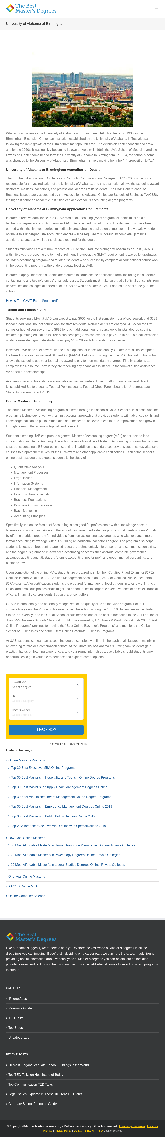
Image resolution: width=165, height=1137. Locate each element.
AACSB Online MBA (23, 886)
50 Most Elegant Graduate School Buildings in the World (48, 1065)
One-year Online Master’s (26, 876)
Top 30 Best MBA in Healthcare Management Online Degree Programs (61, 797)
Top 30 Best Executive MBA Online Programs (43, 768)
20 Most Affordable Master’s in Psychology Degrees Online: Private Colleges (65, 855)
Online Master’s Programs (27, 760)
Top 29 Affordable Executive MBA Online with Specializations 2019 (58, 826)
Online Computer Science (26, 896)
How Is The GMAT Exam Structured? (32, 301)
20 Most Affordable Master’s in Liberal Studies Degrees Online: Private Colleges (68, 864)
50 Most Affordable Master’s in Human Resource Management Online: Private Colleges (73, 845)
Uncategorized (18, 1037)
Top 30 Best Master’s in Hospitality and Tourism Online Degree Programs (63, 777)
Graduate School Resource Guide (32, 1104)
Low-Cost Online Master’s (26, 838)
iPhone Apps (17, 998)
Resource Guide (20, 1008)
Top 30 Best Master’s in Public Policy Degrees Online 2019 (53, 816)
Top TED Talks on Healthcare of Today (35, 1074)
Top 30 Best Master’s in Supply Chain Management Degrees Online (59, 787)
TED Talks (15, 1018)
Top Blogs (15, 1027)
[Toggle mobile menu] (157, 7)
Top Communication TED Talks (30, 1084)
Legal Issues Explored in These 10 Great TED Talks (45, 1094)
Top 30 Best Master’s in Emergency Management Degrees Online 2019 (61, 806)
